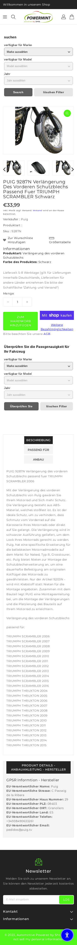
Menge (8, 293)
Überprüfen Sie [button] (21, 406)
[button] (67, 935)
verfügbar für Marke (18, 45)
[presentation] (4, 169)
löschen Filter (53, 92)
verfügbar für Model (18, 59)
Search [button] (18, 92)
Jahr (7, 73)
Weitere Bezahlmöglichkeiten (57, 327)
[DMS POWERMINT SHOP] (38, 16)
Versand (37, 210)
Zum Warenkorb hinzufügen (20, 321)
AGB (47, 334)
